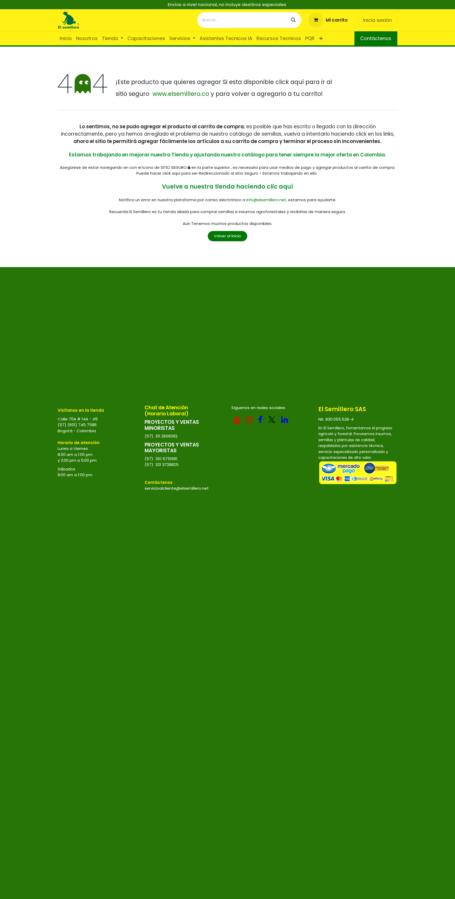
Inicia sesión (377, 20)
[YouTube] (237, 419)
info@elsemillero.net (266, 200)
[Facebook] (260, 419)
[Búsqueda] (293, 20)
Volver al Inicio (227, 236)
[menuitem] (66, 38)
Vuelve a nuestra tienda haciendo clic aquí (227, 186)
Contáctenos (375, 38)
